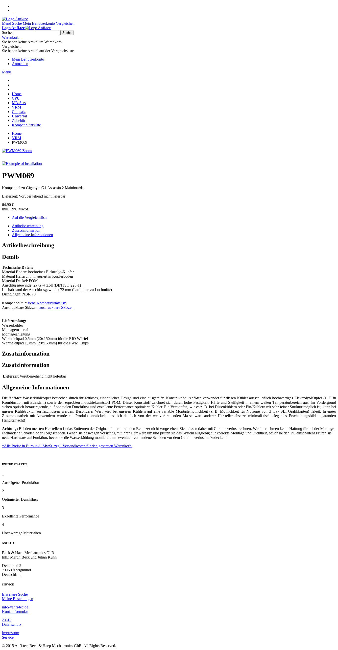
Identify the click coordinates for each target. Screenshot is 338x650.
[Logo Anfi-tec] (15, 19)
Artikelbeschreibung (28, 226)
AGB (6, 620)
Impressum (10, 633)
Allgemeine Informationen (32, 235)
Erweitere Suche (15, 594)
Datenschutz (11, 624)
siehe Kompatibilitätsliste (47, 303)
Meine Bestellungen (17, 599)
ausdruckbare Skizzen (56, 307)
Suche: (7, 32)
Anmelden (20, 64)
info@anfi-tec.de (15, 607)
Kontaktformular (15, 611)
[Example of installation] (22, 163)
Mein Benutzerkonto (28, 59)
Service (8, 637)
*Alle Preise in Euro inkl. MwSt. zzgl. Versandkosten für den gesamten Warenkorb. (67, 446)
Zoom (27, 151)
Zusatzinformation (26, 230)
